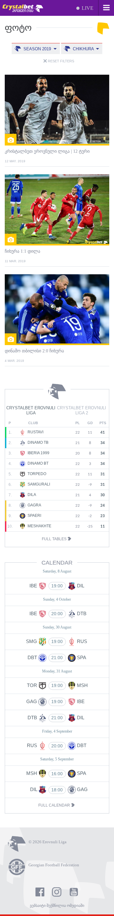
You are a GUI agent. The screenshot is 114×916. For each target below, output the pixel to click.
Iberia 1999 (38, 453)
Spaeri (34, 515)
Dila (31, 494)
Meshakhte (39, 526)
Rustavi (35, 432)
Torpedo (36, 474)
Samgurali (38, 484)
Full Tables (54, 539)
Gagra (34, 505)
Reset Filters (60, 61)
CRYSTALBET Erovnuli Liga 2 (81, 410)
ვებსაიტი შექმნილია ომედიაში (57, 905)
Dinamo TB (37, 442)
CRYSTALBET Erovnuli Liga (30, 410)
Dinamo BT (37, 463)
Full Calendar (54, 805)
